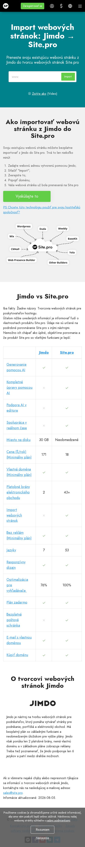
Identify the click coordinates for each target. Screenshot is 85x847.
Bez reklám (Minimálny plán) (19, 535)
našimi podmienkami (58, 820)
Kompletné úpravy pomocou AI (19, 387)
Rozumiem (42, 829)
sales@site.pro (13, 793)
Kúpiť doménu (17, 654)
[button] (32, 6)
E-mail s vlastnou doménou (19, 640)
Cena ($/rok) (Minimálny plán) (19, 454)
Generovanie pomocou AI (16, 367)
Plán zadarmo (17, 602)
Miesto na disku (18, 439)
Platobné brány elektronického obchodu (18, 492)
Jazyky (11, 550)
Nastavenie (42, 838)
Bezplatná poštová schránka (14, 620)
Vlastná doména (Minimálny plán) (19, 472)
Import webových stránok (14, 515)
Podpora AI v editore (16, 407)
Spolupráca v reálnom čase (17, 425)
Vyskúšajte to (27, 196)
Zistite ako (39, 93)
